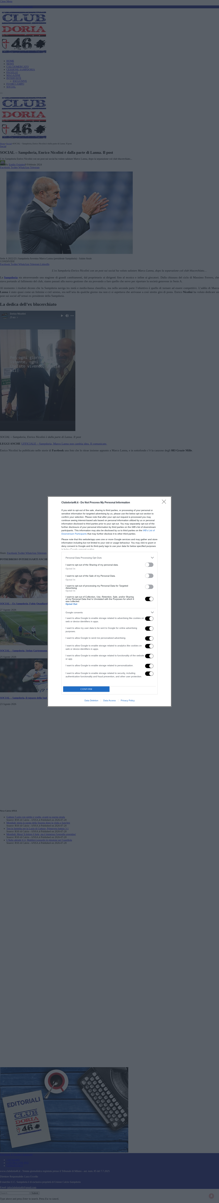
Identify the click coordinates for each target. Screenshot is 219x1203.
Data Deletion (91, 700)
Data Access (109, 700)
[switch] (149, 565)
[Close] (165, 503)
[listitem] (109, 557)
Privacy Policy (128, 700)
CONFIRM (86, 689)
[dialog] (109, 601)
